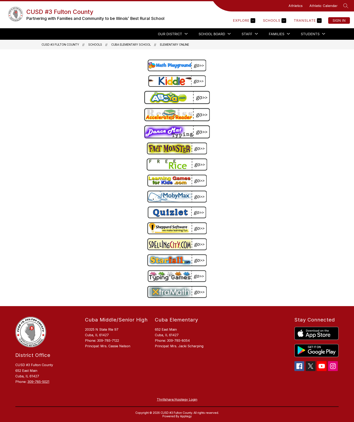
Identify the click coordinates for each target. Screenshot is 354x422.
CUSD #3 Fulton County (60, 44)
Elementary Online (174, 44)
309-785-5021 (38, 382)
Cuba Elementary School (131, 44)
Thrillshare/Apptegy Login (177, 399)
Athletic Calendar (323, 6)
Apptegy (186, 416)
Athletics (295, 6)
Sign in (339, 20)
